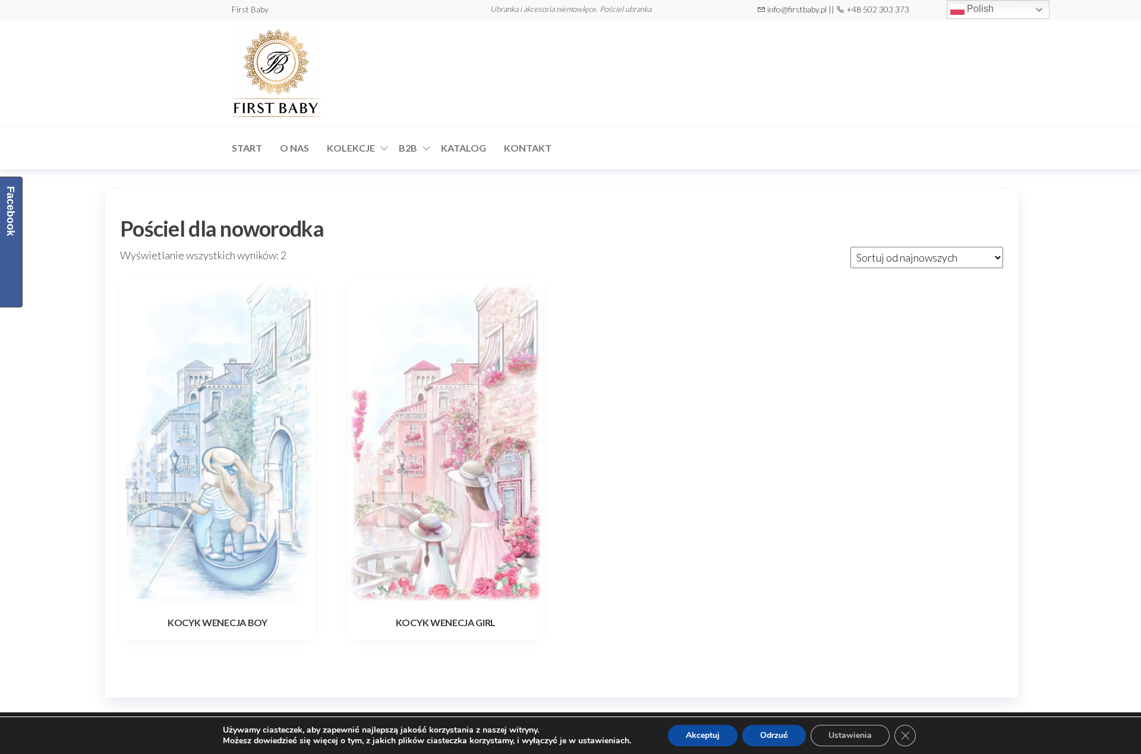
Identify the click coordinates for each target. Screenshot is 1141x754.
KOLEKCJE (351, 147)
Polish (979, 9)
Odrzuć (774, 735)
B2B (408, 147)
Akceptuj (703, 735)
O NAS (294, 147)
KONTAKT (527, 147)
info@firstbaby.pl (797, 9)
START (247, 147)
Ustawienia (850, 735)
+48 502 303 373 (877, 9)
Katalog (463, 147)
